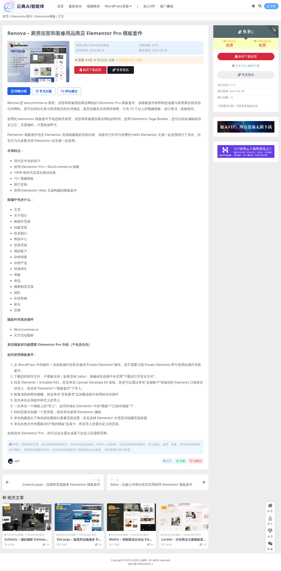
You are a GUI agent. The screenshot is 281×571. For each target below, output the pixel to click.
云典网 (142, 560)
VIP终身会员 (264, 41)
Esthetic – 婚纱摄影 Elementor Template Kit (27, 541)
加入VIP (149, 6)
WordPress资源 (117, 6)
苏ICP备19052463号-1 (140, 564)
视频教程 (93, 6)
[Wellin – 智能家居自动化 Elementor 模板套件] (131, 517)
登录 (273, 6)
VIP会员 (231, 41)
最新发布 (75, 6)
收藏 (182, 460)
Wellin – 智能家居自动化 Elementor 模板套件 (131, 541)
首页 (60, 6)
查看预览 (122, 70)
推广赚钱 (166, 6)
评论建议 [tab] (71, 91)
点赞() (197, 460)
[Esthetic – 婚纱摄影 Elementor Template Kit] (26, 517)
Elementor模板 (45, 16)
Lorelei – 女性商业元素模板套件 (182, 541)
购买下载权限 (92, 70)
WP (17, 461)
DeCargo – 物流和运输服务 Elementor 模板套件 (79, 541)
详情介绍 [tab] (20, 91)
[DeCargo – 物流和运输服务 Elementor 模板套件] (79, 517)
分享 (168, 460)
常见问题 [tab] (45, 91)
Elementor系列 (21, 16)
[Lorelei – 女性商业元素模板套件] (183, 517)
